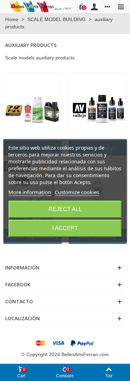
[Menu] (120, 6)
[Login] (94, 6)
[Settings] (107, 6)
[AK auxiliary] (32, 106)
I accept (65, 228)
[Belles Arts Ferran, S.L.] (40, 6)
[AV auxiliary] (98, 106)
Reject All (65, 209)
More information (29, 192)
